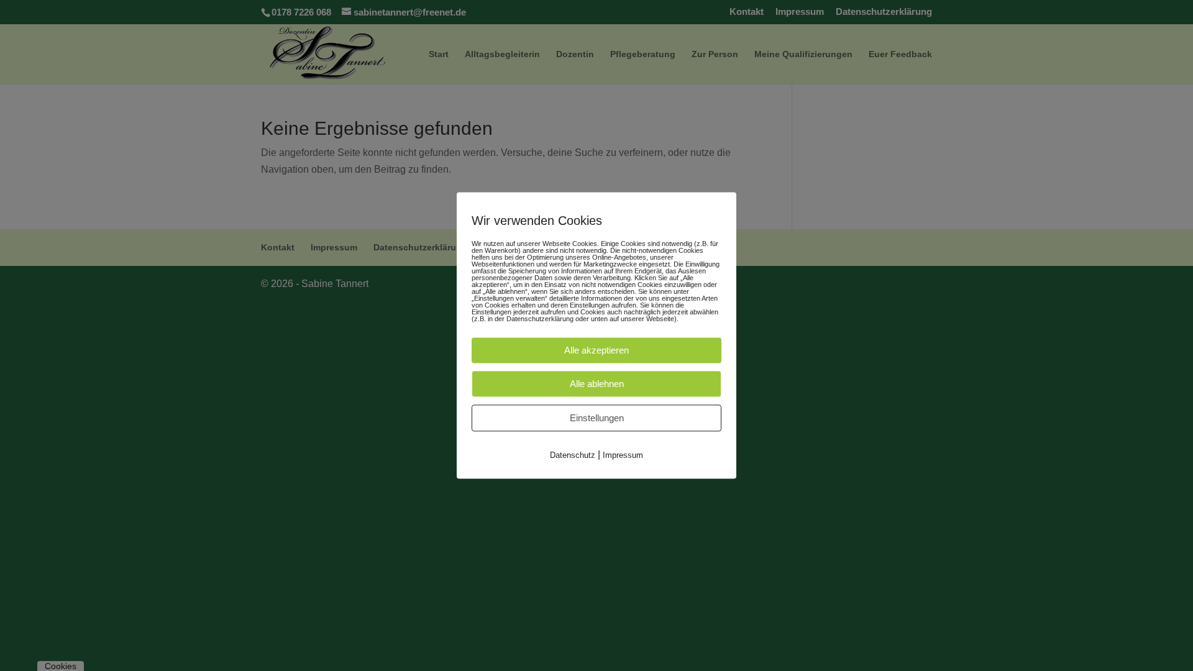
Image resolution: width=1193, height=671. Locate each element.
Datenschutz (572, 455)
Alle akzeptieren (596, 350)
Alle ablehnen (597, 383)
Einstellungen (597, 418)
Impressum (623, 455)
